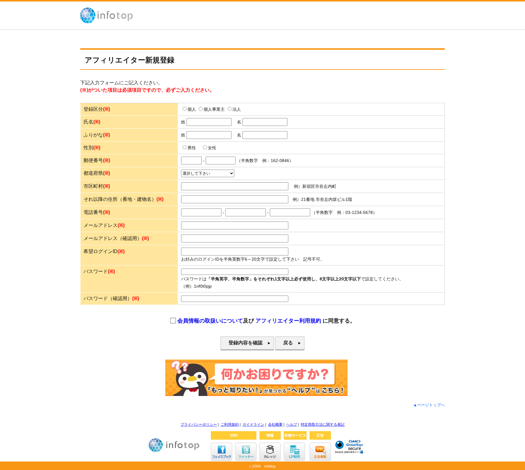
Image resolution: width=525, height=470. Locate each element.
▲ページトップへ (429, 405)
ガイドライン (253, 424)
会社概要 (275, 424)
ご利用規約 (230, 424)
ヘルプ (291, 424)
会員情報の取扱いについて (210, 321)
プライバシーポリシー (198, 424)
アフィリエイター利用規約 (288, 321)
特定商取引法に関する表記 (323, 424)
